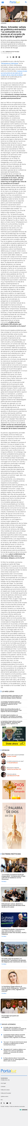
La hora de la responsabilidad (15, 755)
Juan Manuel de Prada (13, 775)
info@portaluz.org (5, 1080)
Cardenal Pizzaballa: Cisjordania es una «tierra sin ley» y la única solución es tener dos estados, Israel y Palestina (12, 697)
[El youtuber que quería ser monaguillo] (14, 1006)
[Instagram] (11, 1103)
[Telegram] (19, 57)
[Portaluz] (15, 2)
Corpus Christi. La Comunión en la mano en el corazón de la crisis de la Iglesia (14, 73)
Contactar (3, 1086)
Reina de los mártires (13, 768)
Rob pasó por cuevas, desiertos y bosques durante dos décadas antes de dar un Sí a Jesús (13, 905)
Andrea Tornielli (11, 756)
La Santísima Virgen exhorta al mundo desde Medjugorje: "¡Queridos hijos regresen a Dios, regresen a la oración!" (11, 723)
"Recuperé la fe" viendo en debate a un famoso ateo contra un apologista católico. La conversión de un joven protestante (15, 1051)
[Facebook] (13, 57)
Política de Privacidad (6, 1093)
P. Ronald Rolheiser (12, 762)
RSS (2, 1099)
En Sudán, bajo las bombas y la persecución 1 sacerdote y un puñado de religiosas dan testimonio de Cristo (11, 716)
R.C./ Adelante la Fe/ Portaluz (11, 51)
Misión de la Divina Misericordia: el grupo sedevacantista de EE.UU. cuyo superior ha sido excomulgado (11, 710)
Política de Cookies (5, 1089)
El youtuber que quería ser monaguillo (10, 1016)
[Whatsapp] (7, 57)
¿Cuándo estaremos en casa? (15, 761)
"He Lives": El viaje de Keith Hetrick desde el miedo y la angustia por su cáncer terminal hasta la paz (15, 1043)
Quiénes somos (4, 1096)
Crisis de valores (11, 774)
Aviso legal (3, 1083)
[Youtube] (7, 1103)
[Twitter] (10, 57)
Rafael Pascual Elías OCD (14, 769)
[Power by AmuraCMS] (23, 1110)
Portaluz (4, 881)
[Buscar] (26, 2)
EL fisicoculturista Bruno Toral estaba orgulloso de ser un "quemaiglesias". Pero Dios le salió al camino (15, 1059)
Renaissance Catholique (9, 63)
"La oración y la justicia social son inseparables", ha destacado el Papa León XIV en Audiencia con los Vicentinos (11, 703)
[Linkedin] (16, 57)
